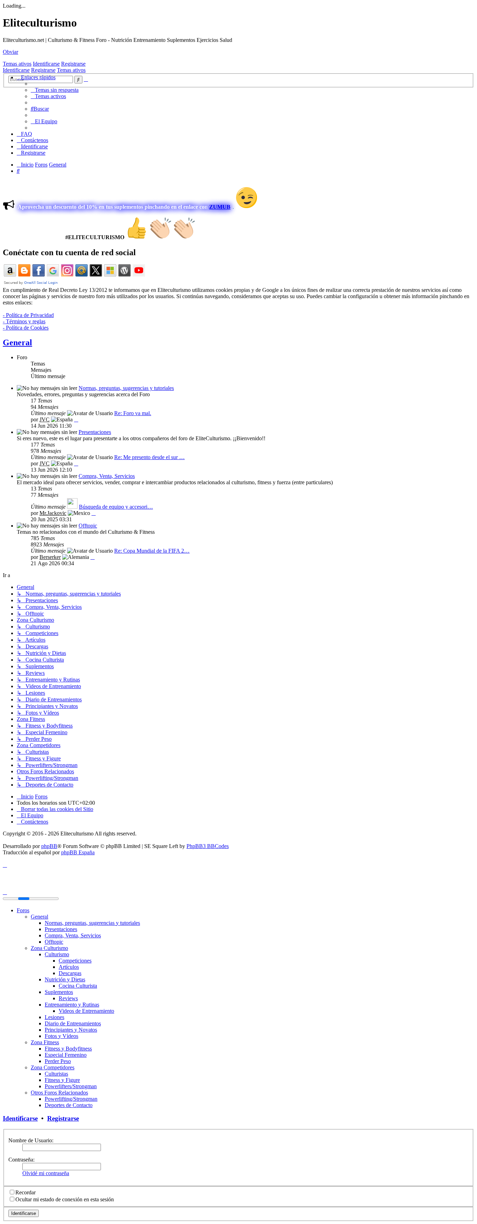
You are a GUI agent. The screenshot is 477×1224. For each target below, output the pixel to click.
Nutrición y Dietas (65, 979)
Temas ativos (17, 64)
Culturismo (57, 954)
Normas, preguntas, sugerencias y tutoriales (126, 388)
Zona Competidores (52, 1067)
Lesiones (54, 1017)
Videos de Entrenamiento (86, 1011)
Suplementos (59, 992)
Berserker (50, 557)
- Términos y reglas (24, 321)
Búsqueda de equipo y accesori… (116, 507)
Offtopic (88, 526)
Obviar (10, 52)
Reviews (68, 998)
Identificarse (46, 64)
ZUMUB (219, 207)
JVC (44, 419)
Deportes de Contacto (69, 1105)
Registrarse (73, 64)
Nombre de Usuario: (30, 1140)
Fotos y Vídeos (61, 1036)
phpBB (49, 846)
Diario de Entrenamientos (73, 1023)
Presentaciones (95, 432)
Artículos (69, 967)
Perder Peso (58, 1061)
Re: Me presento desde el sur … (149, 457)
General (17, 342)
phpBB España (78, 852)
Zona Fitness (45, 1042)
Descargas (70, 973)
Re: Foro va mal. (132, 413)
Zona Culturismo (49, 948)
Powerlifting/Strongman (71, 1099)
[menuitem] (55, 90)
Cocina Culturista (78, 986)
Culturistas (56, 1074)
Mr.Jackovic (52, 513)
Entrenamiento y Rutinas (72, 1005)
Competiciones (75, 961)
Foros (23, 910)
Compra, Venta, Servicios (107, 476)
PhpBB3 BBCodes (207, 846)
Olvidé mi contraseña (45, 1173)
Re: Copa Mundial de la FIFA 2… (152, 551)
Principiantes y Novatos (71, 1030)
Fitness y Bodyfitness (68, 1049)
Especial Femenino (66, 1055)
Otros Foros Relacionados (59, 1093)
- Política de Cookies (26, 328)
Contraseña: (21, 1160)
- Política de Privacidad (28, 315)
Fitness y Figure (62, 1080)
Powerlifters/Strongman (71, 1086)
